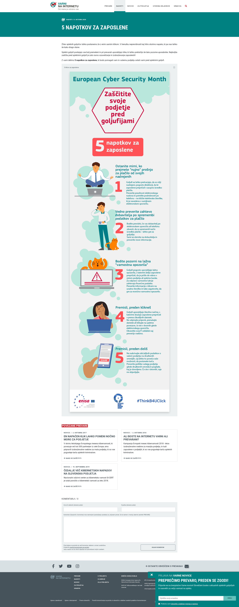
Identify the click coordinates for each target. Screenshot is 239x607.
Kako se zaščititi (74, 458)
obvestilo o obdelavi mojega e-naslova (184, 604)
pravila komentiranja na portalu (79, 547)
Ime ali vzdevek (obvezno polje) (73, 505)
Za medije (101, 579)
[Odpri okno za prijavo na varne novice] (151, 575)
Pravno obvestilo (84, 600)
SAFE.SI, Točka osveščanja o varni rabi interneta (131, 586)
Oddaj (230, 598)
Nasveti (119, 6)
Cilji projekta (103, 582)
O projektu (102, 576)
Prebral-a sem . (179, 604)
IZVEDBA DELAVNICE (161, 6)
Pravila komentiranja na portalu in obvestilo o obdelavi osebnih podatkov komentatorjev (119, 600)
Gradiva (177, 6)
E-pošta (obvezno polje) (128, 505)
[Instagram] (77, 566)
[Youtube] (69, 566)
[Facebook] (53, 566)
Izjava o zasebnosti (56, 600)
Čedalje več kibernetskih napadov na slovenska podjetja (88, 472)
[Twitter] (60, 566)
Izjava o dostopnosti (71, 600)
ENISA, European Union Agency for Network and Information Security (131, 581)
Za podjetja (143, 6)
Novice (130, 6)
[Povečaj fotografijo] (174, 67)
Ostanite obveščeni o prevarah (165, 566)
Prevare (108, 6)
